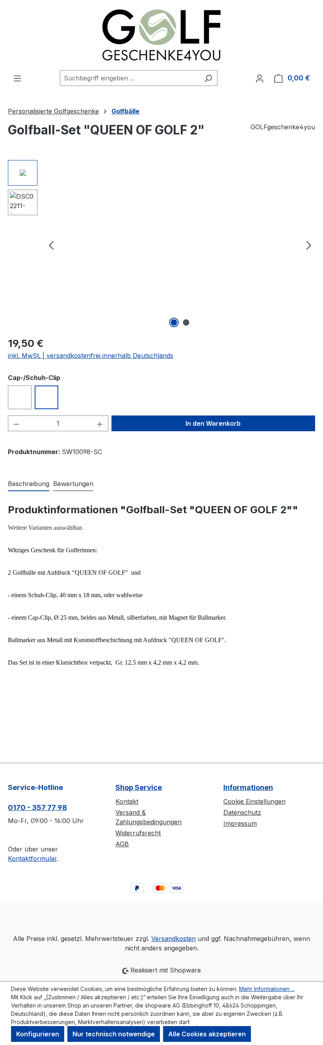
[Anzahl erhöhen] (100, 423)
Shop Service (138, 787)
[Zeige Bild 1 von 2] (174, 322)
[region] (161, 245)
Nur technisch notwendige (113, 1034)
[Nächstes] (309, 244)
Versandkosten (173, 939)
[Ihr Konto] (259, 78)
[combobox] (129, 78)
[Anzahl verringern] (16, 423)
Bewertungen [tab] (73, 484)
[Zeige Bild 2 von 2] (186, 322)
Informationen (248, 787)
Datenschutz (242, 812)
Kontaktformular (32, 858)
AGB (122, 844)
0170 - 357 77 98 (37, 807)
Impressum (240, 823)
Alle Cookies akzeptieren (207, 1034)
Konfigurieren (37, 1034)
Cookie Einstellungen (254, 801)
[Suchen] (208, 78)
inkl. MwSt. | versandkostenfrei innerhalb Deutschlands (90, 356)
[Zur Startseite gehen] (161, 35)
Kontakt (126, 801)
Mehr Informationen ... (267, 988)
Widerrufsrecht (138, 833)
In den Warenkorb (213, 423)
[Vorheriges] (51, 244)
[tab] (28, 484)
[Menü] (17, 78)
